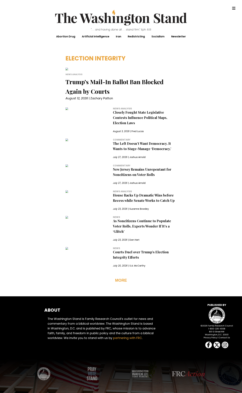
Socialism (157, 36)
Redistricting (136, 36)
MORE (121, 280)
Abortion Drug (65, 36)
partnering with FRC (127, 338)
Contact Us (224, 337)
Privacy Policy (210, 337)
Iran (118, 36)
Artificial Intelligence (95, 36)
